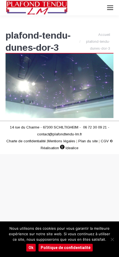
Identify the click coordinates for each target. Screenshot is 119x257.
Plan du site (88, 141)
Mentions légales (61, 141)
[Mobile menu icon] (110, 7)
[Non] (112, 239)
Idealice (71, 148)
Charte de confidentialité (26, 141)
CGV (105, 141)
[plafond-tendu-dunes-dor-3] (59, 85)
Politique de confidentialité (65, 247)
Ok (31, 247)
